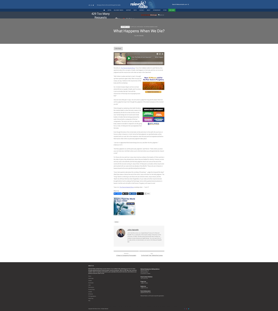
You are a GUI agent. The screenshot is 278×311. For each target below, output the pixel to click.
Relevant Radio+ (118, 10)
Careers (90, 280)
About (148, 10)
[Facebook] (89, 5)
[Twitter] (93, 5)
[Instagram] (91, 5)
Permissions (91, 287)
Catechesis (140, 26)
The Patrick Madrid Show (150, 26)
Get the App (90, 278)
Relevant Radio (97, 308)
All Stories (90, 294)
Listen (109, 10)
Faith (135, 10)
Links (89, 285)
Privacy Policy (91, 289)
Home (89, 276)
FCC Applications (92, 296)
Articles (134, 26)
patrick (116, 221)
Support (128, 10)
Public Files (90, 298)
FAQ (89, 300)
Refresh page (153, 15)
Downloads (90, 282)
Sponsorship (157, 10)
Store (165, 10)
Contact (141, 10)
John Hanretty (139, 35)
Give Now (171, 10)
